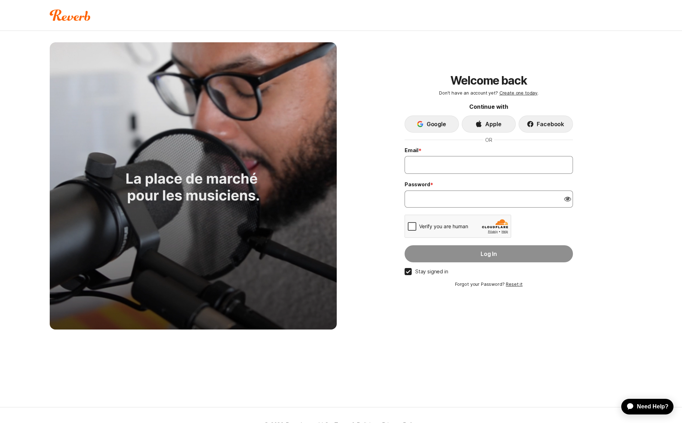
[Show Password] (567, 199)
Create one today (518, 93)
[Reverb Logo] (70, 15)
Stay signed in (431, 271)
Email (411, 150)
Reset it (514, 284)
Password (417, 184)
